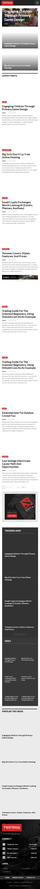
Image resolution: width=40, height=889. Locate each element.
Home (6, 868)
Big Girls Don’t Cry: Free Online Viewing (16, 156)
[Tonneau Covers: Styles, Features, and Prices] (20, 238)
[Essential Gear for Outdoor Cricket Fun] (20, 398)
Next (34, 16)
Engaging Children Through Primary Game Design (18, 15)
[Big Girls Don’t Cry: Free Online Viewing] (20, 60)
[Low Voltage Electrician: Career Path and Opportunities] (20, 446)
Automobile (6, 249)
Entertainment (7, 150)
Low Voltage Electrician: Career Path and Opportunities (16, 463)
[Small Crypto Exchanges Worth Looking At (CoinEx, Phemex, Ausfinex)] (20, 187)
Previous (6, 16)
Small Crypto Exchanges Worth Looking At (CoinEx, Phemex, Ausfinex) (17, 205)
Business (5, 456)
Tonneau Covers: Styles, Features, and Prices (16, 255)
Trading (5, 198)
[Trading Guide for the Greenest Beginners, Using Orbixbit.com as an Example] (20, 296)
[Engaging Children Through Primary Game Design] (20, 38)
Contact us (7, 871)
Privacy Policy (26, 868)
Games (4, 102)
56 (18, 487)
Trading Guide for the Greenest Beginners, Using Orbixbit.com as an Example (19, 313)
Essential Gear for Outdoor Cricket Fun (18, 414)
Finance (5, 357)
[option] (20, 674)
